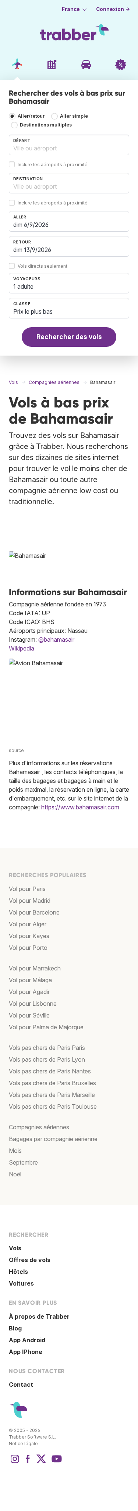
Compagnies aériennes (39, 1127)
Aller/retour (31, 116)
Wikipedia (21, 648)
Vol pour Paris (27, 888)
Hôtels (18, 1271)
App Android (27, 1340)
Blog (15, 1328)
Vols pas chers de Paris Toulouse (53, 1106)
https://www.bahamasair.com (80, 807)
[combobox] (69, 145)
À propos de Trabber (39, 1316)
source (16, 750)
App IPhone (25, 1351)
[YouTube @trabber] (56, 1462)
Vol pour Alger (27, 924)
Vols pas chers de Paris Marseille (52, 1094)
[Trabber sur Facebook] (28, 1462)
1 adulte (23, 286)
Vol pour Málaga (30, 980)
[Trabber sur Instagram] (15, 1462)
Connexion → (113, 9)
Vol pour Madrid (29, 900)
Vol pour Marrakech (35, 968)
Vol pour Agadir (29, 991)
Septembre (23, 1162)
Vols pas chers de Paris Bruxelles (52, 1083)
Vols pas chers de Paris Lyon (47, 1059)
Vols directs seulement (42, 266)
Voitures (21, 1283)
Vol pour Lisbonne (33, 1003)
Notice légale (23, 1443)
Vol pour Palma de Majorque (46, 1027)
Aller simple (74, 116)
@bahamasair (56, 639)
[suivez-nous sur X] (41, 1462)
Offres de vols (29, 1260)
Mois (15, 1150)
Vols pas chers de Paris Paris (47, 1047)
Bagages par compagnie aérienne (53, 1139)
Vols (15, 1248)
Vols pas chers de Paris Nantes (50, 1071)
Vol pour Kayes (29, 936)
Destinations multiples (46, 125)
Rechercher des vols (69, 337)
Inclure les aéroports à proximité (53, 164)
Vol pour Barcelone (34, 912)
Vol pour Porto (28, 947)
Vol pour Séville (29, 1015)
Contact (21, 1384)
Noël (15, 1174)
